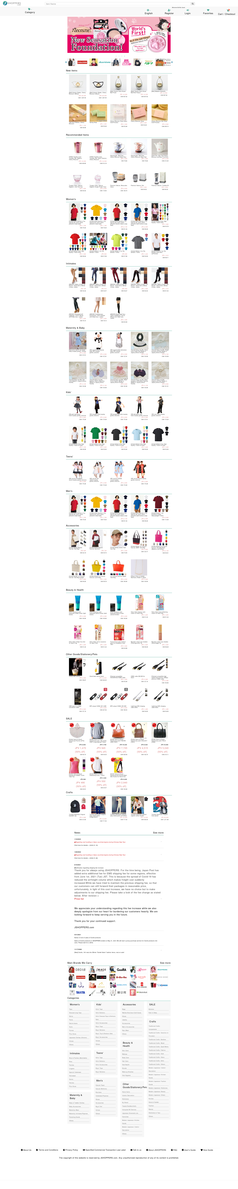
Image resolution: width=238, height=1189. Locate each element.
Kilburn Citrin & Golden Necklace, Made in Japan (138, 576)
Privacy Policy (71, 1150)
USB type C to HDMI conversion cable (75, 706)
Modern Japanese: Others (157, 1095)
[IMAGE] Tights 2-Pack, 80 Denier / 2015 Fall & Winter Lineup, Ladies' (118, 285)
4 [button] (125, 56)
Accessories (100, 1103)
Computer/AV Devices (129, 1109)
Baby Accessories (75, 1106)
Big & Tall (99, 1106)
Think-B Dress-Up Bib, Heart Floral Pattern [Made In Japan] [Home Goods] (118, 381)
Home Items (126, 1092)
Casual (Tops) (100, 1085)
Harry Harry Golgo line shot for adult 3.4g (77, 642)
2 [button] (119, 56)
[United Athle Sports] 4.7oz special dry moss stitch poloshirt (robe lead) (77, 222)
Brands (124, 1068)
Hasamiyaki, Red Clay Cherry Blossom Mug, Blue (118, 156)
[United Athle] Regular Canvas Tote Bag (75, 548)
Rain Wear (125, 1030)
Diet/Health (125, 1065)
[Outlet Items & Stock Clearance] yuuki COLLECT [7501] (139, 740)
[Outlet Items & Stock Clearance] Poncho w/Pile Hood (76, 740)
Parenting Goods (74, 1117)
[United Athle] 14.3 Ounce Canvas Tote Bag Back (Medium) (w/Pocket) (159, 547)
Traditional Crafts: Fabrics (157, 1050)
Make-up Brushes (127, 1072)
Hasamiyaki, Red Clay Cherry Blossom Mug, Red (139, 156)
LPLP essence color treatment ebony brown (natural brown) (117, 613)
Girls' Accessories (102, 1023)
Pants (71, 1020)
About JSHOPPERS (157, 1150)
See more (158, 832)
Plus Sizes (72, 1034)
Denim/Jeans (73, 1023)
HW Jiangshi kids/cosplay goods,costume (97, 414)
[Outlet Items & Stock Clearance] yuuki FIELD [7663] (159, 740)
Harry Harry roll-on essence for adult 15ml (98, 642)
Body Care (125, 1057)
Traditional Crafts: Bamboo (157, 1039)
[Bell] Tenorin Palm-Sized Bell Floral (117, 91)
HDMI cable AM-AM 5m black (138, 676)
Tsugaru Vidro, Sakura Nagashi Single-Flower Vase (98, 186)
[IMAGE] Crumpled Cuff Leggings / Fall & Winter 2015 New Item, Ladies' (76, 315)
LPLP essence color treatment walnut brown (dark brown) (98, 613)
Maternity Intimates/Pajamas (78, 1113)
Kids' (99, 1004)
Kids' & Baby (153, 1013)
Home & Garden (154, 1102)
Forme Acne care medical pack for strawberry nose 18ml (118, 643)
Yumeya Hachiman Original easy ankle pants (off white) (118, 815)
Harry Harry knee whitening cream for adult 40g (160, 612)
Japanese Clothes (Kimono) (78, 1037)
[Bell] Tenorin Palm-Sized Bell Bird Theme (138, 91)
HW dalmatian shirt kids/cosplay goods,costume (139, 414)
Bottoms (151, 1009)
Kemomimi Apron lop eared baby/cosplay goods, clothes (77, 350)
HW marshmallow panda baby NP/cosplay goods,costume (97, 351)
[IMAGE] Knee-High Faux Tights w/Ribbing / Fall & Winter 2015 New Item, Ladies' (117, 316)
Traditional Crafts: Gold (156, 1054)
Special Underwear (75, 1072)
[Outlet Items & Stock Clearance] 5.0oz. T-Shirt (97, 774)
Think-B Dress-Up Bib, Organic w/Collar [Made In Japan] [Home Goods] (159, 381)
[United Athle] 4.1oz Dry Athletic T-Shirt (97, 251)
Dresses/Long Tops (75, 1013)
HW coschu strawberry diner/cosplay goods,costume (77, 479)
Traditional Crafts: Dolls (156, 1061)
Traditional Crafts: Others (157, 1064)
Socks (71, 1079)
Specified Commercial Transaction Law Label (105, 1150)
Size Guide (208, 1150)
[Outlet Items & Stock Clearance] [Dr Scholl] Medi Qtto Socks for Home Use (118, 775)
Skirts (71, 1016)
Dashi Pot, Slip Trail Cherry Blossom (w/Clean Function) (160, 156)
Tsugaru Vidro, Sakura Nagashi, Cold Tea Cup (76, 186)
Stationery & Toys (154, 1113)
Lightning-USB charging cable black (158, 706)
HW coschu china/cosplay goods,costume (138, 479)
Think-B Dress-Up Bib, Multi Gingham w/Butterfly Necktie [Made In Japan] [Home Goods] (139, 382)
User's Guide (190, 1150)
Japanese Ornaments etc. (130, 1113)
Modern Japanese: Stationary (158, 1088)
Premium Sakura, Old (137, 185)
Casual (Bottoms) (101, 1089)
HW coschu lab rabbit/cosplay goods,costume (94, 480)
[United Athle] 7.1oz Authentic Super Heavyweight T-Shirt (157, 514)
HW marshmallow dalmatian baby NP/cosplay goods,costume (118, 351)
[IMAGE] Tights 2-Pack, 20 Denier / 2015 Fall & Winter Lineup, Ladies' (77, 285)
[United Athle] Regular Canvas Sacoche (96, 548)
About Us (27, 1150)
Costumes (125, 1117)
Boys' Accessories (102, 1037)
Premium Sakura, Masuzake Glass (118, 186)
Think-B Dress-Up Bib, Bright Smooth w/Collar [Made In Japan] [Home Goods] (160, 351)
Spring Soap (93, 122)
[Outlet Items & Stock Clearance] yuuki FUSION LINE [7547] (118, 740)
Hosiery (71, 1083)
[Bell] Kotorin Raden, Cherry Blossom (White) (77, 93)
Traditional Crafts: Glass (157, 1057)
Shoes (98, 1099)
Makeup (124, 1054)
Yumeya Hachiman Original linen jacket (160, 815)
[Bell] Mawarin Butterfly (159, 91)
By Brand (125, 1102)
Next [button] (172, 62)
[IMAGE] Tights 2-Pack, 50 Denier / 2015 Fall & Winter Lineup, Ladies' (98, 285)
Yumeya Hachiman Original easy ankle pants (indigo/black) (98, 816)
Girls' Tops (99, 1009)
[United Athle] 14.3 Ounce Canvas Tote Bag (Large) (76, 576)
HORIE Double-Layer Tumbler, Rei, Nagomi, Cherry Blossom (75, 158)
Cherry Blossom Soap (137, 121)
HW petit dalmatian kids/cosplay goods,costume (77, 414)
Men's (99, 1080)
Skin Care (125, 1050)
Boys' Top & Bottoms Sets (104, 1033)
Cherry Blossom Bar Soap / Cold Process (160, 121)
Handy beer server (74, 676)
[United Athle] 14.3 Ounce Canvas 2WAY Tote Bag (138, 547)
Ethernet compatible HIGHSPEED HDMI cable (117, 676)
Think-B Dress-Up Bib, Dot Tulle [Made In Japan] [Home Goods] (77, 381)
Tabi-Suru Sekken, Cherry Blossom (76, 123)
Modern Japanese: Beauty (157, 1091)
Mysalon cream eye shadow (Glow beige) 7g (160, 642)
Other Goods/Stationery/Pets (135, 1085)
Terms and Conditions (48, 1150)
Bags (124, 1009)
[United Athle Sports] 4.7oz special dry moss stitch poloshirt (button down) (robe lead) (118, 223)
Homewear (72, 1076)
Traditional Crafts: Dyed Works (159, 1046)
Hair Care (125, 1061)
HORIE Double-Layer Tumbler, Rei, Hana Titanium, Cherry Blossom (98, 158)
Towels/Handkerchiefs (129, 1106)
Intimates (75, 1053)
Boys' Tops (99, 1026)
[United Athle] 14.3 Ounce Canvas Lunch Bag (97, 576)
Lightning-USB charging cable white (138, 706)
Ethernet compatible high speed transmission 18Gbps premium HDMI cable (160, 677)
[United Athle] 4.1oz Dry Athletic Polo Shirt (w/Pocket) (159, 252)
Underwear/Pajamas (102, 1096)
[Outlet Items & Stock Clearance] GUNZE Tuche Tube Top (76, 775)
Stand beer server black (97, 676)
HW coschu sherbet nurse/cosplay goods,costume (116, 480)
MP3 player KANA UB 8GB (118, 706)
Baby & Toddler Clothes (76, 1103)
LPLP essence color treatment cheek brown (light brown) (77, 613)
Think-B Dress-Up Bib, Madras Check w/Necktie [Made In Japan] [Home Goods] (97, 382)
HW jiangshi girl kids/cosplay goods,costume (119, 414)
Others (71, 1044)
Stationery (125, 1099)
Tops (70, 1009)
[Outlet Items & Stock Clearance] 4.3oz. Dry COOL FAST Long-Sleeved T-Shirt (98, 740)
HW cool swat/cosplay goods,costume (158, 414)
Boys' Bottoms (100, 1030)
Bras (70, 1061)
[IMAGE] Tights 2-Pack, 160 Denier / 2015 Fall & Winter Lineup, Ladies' (160, 285)
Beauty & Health (128, 1044)
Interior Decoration (128, 1095)
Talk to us (136, 1150)
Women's (75, 1004)
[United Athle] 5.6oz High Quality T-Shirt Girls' (159, 221)
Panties (71, 1065)
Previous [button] (66, 62)
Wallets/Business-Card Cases (131, 1013)
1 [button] (116, 56)
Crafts (152, 1021)
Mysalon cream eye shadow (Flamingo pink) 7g (139, 642)
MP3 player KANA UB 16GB (98, 706)
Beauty (151, 1109)
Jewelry (124, 1020)
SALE (152, 1004)
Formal (71, 1030)
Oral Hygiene (126, 1075)
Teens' (99, 1052)
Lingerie (71, 1068)
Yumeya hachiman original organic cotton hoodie (139, 815)
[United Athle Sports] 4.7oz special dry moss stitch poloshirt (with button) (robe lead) (139, 223)
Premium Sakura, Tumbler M (160, 185)
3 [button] (122, 56)
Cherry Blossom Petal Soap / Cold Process (119, 121)
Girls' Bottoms (100, 1013)
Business (99, 1092)
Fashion (151, 1106)
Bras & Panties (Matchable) (78, 1058)
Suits (71, 1027)
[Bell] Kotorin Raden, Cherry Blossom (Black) (98, 93)
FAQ (175, 1150)
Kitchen (151, 1099)
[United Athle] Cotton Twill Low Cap (118, 548)
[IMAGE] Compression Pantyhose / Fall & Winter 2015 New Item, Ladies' (97, 315)
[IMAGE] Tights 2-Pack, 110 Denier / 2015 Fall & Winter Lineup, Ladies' (139, 285)
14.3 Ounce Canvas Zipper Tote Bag (118, 576)
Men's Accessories (128, 1027)
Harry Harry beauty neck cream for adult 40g (138, 612)
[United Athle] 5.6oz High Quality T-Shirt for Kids (76, 444)
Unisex (71, 1041)
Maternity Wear (74, 1110)
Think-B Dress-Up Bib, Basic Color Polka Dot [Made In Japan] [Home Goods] (139, 351)
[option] (161, 35)
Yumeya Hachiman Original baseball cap (77, 815)
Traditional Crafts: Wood (156, 1043)
